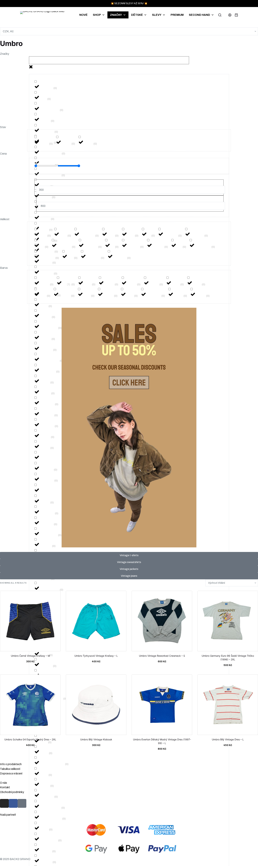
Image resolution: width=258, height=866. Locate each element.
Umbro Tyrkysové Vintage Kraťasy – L (96, 655)
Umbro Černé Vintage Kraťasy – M (30, 655)
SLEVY (156, 14)
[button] (129, 54)
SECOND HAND (199, 14)
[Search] (219, 15)
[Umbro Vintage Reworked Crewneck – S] (162, 622)
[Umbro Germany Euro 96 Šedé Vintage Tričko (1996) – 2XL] (227, 622)
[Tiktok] (22, 803)
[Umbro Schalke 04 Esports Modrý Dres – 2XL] (30, 706)
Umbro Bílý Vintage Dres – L (228, 739)
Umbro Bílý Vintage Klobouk (96, 739)
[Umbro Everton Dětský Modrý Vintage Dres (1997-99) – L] (162, 706)
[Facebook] (13, 803)
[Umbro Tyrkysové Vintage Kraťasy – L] (96, 622)
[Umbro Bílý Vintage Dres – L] (227, 706)
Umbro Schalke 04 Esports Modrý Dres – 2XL (30, 739)
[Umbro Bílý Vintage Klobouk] (96, 706)
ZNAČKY (116, 14)
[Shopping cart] (236, 15)
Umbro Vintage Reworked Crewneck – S (162, 655)
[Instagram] (4, 803)
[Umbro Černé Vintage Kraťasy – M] (30, 622)
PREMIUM (177, 14)
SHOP (97, 14)
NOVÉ (83, 14)
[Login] (229, 15)
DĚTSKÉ (137, 14)
